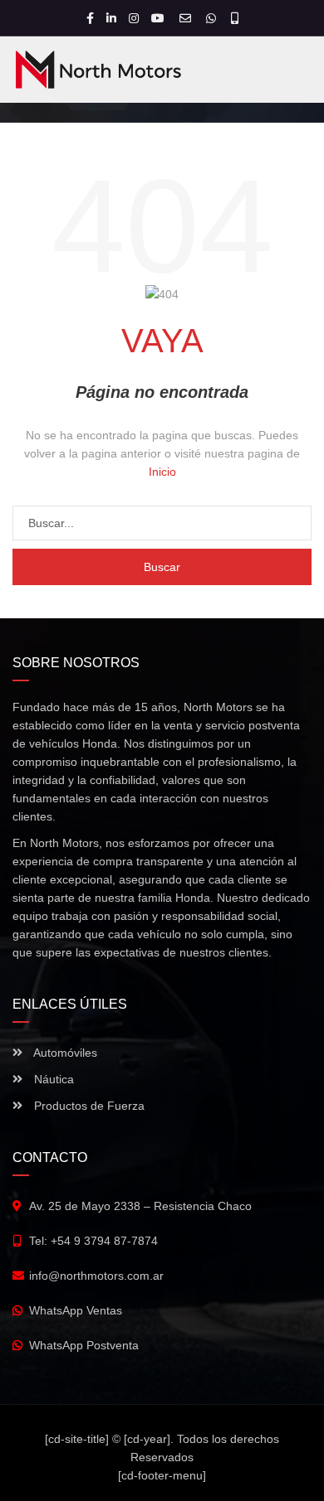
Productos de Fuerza (88, 1105)
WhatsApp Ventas (75, 1310)
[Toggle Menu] (290, 71)
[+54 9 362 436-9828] (213, 18)
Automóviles (64, 1052)
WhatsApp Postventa (84, 1345)
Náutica (52, 1079)
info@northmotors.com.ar (96, 1275)
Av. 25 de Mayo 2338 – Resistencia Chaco (140, 1206)
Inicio (162, 471)
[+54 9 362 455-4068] (234, 18)
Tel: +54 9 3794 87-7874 (93, 1240)
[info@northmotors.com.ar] (187, 18)
